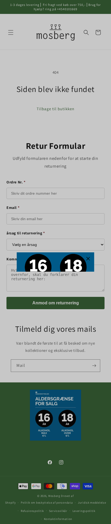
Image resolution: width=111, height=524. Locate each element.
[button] (88, 258)
